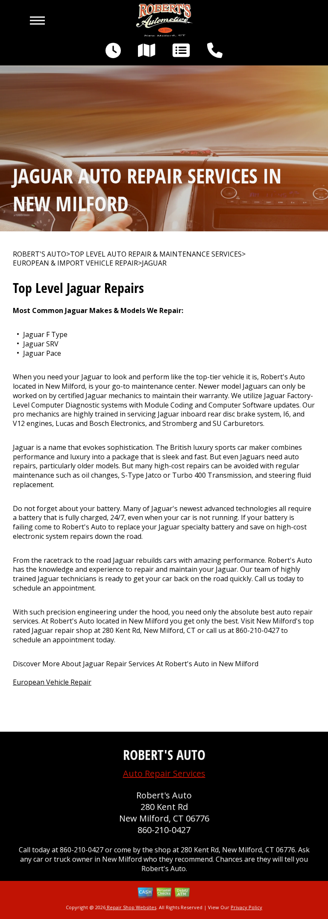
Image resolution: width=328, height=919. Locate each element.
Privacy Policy (246, 907)
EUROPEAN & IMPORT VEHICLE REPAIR (75, 263)
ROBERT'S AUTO (39, 254)
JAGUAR (154, 263)
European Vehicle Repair (52, 682)
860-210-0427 (257, 630)
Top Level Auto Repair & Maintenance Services (156, 254)
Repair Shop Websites (130, 907)
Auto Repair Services (164, 773)
